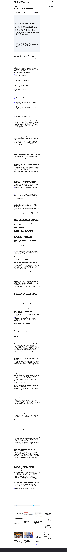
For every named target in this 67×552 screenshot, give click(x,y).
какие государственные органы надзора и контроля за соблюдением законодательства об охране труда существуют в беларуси (38, 521)
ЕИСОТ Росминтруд (20, 1)
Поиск (51, 6)
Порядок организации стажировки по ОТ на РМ (24, 42)
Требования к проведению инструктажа (22, 46)
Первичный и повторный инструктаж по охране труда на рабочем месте (28, 44)
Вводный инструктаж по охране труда (22, 34)
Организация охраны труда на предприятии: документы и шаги (25, 17)
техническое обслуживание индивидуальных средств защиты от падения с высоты (27, 540)
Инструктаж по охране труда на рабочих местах (23, 45)
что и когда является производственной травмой (27, 519)
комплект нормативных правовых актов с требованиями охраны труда (38, 536)
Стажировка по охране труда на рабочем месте (23, 43)
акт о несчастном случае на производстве (48, 536)
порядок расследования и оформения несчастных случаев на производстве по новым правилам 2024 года (18, 520)
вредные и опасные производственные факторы (17, 539)
